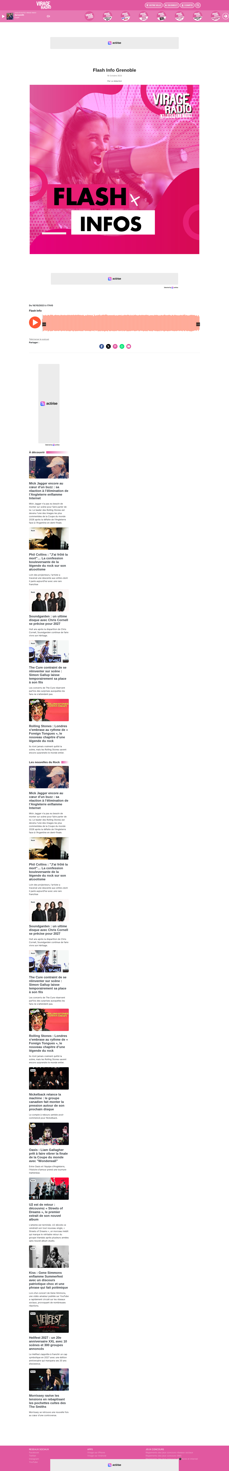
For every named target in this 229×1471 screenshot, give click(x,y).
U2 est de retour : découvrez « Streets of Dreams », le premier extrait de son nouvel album (46, 1212)
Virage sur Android (96, 1455)
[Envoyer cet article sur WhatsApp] (121, 347)
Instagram (34, 1459)
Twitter (32, 1455)
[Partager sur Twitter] (108, 347)
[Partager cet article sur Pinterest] (114, 347)
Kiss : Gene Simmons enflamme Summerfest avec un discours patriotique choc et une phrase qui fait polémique (48, 1280)
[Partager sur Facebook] (101, 347)
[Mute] (48, 16)
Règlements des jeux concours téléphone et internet (172, 1459)
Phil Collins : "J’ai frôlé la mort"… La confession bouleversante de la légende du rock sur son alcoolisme (48, 562)
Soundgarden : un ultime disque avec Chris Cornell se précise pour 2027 (48, 619)
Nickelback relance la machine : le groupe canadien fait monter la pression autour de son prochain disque (46, 1102)
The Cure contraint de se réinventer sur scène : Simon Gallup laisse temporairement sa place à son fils (47, 675)
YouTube (33, 1462)
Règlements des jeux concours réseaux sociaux (169, 1452)
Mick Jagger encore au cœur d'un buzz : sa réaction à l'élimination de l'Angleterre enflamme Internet (48, 491)
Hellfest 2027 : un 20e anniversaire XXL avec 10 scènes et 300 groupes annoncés (48, 1343)
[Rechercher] (198, 5)
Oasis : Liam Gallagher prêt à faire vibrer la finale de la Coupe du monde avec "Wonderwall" (48, 1155)
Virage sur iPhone (96, 1452)
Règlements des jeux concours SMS (163, 1455)
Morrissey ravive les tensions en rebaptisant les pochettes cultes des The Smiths (47, 1401)
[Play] (3, 16)
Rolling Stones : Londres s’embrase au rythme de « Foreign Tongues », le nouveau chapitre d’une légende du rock (48, 733)
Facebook (34, 1452)
